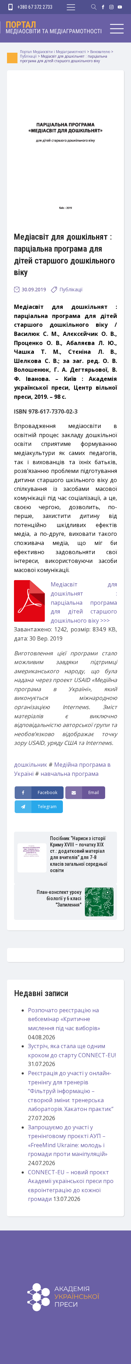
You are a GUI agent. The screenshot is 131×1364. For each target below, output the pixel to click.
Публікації (71, 289)
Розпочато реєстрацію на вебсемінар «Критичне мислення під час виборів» (64, 1019)
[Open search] (94, 7)
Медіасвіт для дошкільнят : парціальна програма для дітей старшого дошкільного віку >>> (84, 602)
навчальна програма (70, 774)
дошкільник (30, 764)
